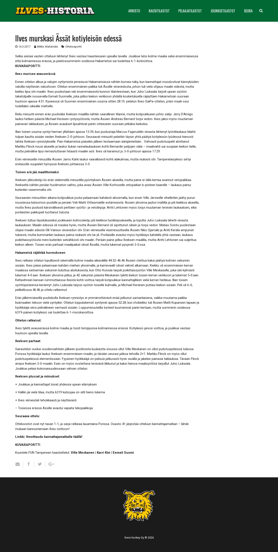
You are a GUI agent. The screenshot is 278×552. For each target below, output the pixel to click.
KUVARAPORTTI (27, 66)
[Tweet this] (39, 464)
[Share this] (28, 464)
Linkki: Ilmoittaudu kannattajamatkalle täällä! (48, 437)
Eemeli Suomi (123, 453)
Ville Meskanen (82, 453)
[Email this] (19, 464)
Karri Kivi (103, 453)
